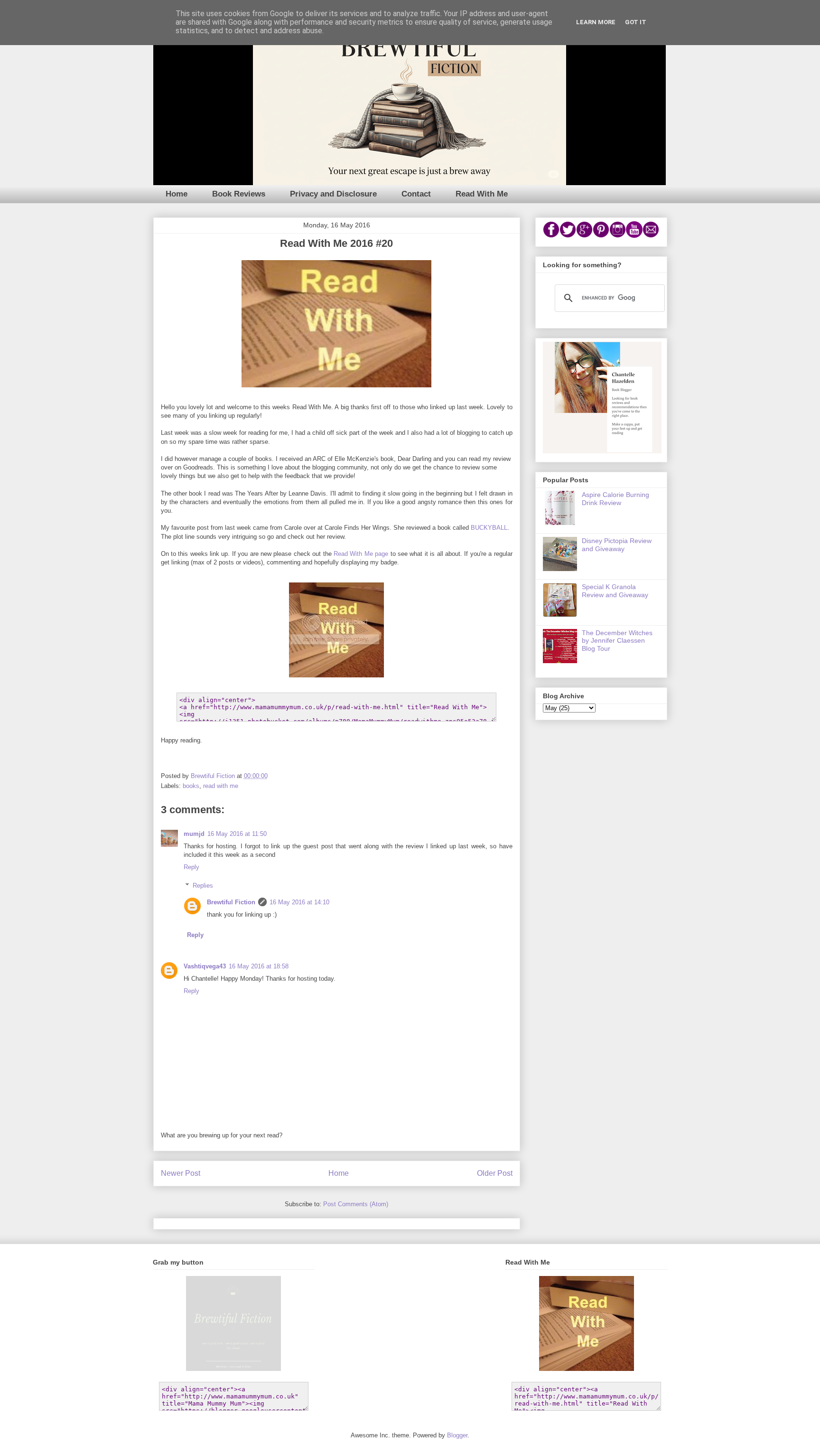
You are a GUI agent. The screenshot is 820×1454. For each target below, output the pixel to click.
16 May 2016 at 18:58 (259, 966)
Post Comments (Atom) (355, 1204)
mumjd (194, 833)
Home (176, 193)
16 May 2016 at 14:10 (299, 902)
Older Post (494, 1173)
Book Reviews (238, 193)
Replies (203, 885)
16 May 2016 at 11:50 (237, 833)
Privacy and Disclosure (333, 193)
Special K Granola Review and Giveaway (615, 591)
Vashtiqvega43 (205, 966)
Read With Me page (361, 553)
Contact (416, 193)
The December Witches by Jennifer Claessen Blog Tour (617, 641)
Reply (191, 867)
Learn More (595, 22)
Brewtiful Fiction (231, 902)
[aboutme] (602, 451)
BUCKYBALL (489, 527)
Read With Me (482, 193)
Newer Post (180, 1173)
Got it (635, 22)
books (191, 785)
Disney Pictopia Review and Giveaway (617, 545)
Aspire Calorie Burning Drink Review (615, 499)
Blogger (457, 1435)
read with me (220, 785)
